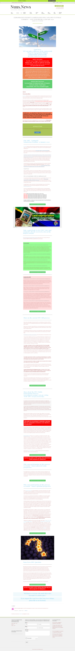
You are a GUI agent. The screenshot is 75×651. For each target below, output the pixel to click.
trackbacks (20, 613)
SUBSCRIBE (37, 132)
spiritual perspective (28, 490)
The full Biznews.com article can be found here (30, 334)
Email (26, 626)
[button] (37, 62)
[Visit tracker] (11, 633)
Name (26, 622)
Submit (27, 642)
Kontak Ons (54, 627)
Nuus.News (25, 146)
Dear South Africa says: (27, 435)
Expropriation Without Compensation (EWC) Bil (42, 150)
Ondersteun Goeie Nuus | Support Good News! (17, 2)
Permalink (26, 610)
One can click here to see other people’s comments (30, 237)
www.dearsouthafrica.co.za (27, 186)
